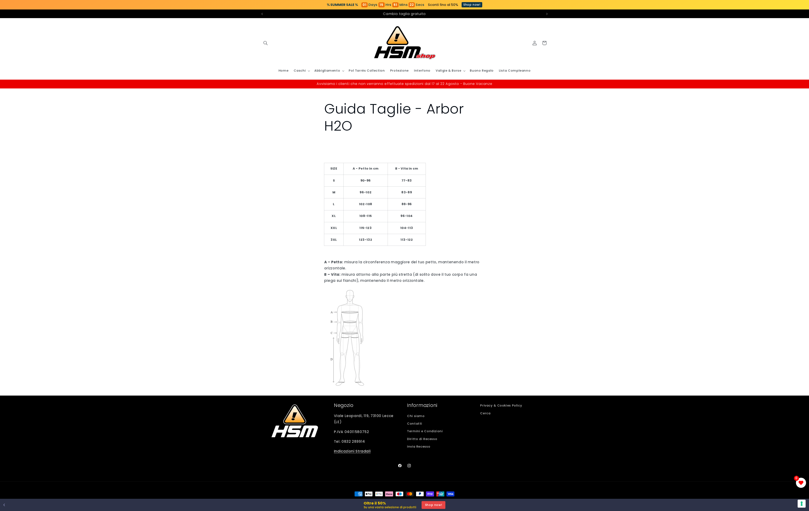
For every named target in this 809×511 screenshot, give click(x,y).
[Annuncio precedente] (262, 14)
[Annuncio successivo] (547, 14)
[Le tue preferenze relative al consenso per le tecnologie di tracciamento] (802, 504)
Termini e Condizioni (425, 431)
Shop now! (472, 5)
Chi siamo (416, 416)
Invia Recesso (418, 446)
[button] (266, 43)
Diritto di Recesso (422, 439)
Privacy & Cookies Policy (501, 405)
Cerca (485, 413)
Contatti (414, 423)
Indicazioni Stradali (352, 451)
